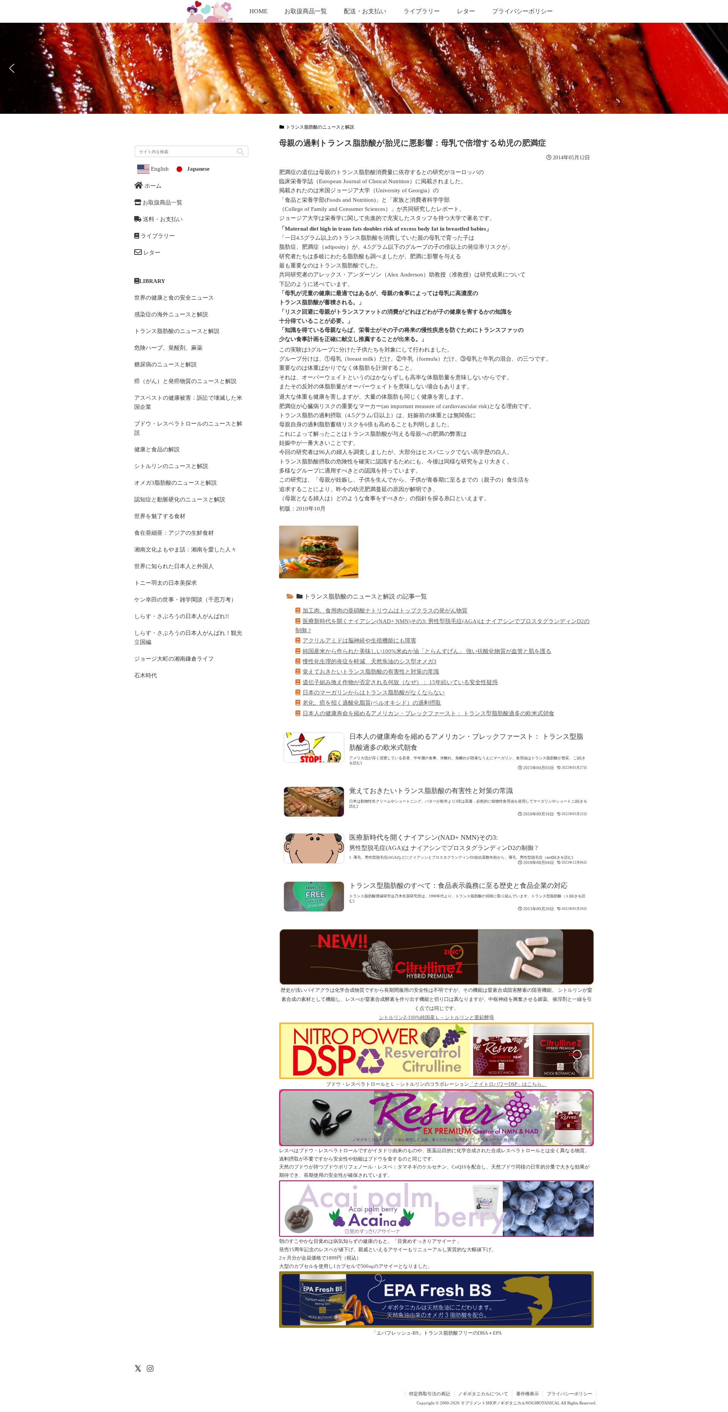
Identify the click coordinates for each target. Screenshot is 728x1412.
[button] (685, 451)
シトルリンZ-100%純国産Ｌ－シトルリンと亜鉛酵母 (436, 1017)
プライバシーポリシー (569, 1393)
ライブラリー (157, 235)
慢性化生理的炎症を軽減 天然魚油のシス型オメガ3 (369, 661)
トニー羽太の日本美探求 (165, 583)
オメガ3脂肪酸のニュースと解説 (175, 482)
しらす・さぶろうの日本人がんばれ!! (181, 616)
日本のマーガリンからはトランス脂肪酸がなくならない (374, 692)
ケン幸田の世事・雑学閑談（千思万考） (185, 599)
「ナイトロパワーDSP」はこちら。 (508, 1084)
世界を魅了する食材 (159, 516)
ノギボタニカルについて (483, 1393)
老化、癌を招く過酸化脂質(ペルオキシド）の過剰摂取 (372, 702)
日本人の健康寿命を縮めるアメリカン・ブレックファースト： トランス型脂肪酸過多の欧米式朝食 (428, 713)
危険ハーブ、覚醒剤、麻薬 (168, 347)
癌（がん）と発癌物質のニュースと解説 (185, 381)
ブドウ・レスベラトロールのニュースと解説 (188, 428)
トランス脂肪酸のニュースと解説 (320, 127)
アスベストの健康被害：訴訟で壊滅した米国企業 (188, 402)
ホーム (152, 185)
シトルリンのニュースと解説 (171, 466)
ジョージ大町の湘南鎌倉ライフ (174, 658)
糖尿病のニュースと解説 (165, 364)
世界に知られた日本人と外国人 (174, 566)
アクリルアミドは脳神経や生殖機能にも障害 (359, 640)
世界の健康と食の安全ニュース (174, 297)
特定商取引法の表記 (429, 1393)
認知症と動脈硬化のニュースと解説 (179, 499)
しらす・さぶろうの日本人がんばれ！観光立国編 (188, 637)
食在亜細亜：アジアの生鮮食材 (174, 532)
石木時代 (145, 675)
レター (151, 252)
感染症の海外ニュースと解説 (171, 314)
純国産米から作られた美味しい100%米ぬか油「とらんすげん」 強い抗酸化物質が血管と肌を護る (427, 651)
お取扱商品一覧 (161, 202)
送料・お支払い (162, 219)
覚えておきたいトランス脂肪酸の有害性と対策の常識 (371, 671)
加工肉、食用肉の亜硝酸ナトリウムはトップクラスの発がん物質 (385, 610)
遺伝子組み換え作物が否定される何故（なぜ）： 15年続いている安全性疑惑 (400, 682)
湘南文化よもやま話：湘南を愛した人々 (185, 549)
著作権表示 (527, 1393)
